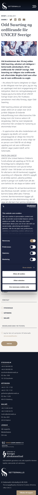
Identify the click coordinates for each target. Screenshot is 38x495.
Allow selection (19, 280)
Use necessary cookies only (19, 287)
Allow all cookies (19, 274)
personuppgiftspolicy (10, 336)
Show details (27, 267)
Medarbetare (6, 432)
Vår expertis (5, 429)
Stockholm (8, 308)
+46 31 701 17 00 (7, 387)
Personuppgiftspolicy (9, 485)
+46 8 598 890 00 (7, 366)
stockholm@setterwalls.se (9, 372)
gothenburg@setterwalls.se (10, 393)
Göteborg (7, 313)
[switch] (33, 247)
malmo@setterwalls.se (8, 414)
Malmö (6, 318)
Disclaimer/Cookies (23, 485)
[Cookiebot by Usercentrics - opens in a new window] (27, 206)
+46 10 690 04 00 (7, 408)
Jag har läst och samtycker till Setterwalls (17, 334)
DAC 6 (9, 488)
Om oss (4, 435)
